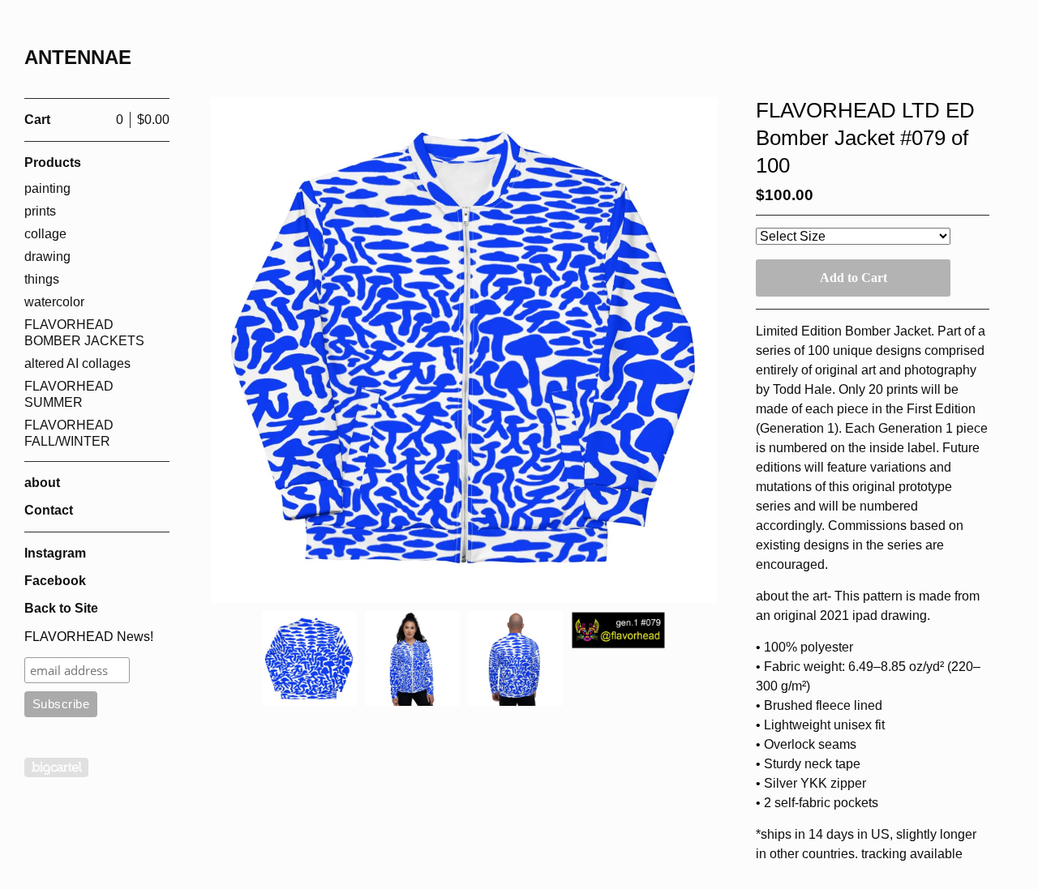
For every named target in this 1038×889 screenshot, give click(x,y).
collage (45, 234)
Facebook (55, 581)
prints (40, 211)
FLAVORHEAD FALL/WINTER (69, 433)
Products (52, 162)
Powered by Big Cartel (56, 767)
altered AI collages (77, 363)
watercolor (54, 302)
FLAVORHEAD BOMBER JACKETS (84, 333)
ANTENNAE (77, 57)
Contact (48, 510)
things (41, 279)
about (42, 482)
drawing (47, 256)
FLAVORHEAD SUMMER (69, 394)
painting (47, 188)
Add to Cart (853, 277)
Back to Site (61, 608)
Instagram (55, 553)
